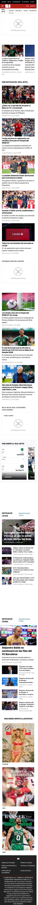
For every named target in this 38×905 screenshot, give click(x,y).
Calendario (18, 10)
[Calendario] (14, 463)
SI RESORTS (34, 2)
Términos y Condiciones (27, 865)
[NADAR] (18, 744)
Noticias (11, 10)
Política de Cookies (26, 863)
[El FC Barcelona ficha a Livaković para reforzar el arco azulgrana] (18, 571)
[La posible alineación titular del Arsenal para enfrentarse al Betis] (18, 172)
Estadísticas (33, 10)
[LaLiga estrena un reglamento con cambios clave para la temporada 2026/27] (18, 136)
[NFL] (18, 788)
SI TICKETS (25, 2)
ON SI (9, 2)
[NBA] (18, 832)
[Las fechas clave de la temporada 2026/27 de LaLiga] (18, 309)
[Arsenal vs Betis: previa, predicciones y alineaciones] (18, 206)
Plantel (25, 10)
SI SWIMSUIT (16, 2)
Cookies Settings (25, 870)
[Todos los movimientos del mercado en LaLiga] (18, 238)
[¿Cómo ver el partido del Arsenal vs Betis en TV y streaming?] (18, 101)
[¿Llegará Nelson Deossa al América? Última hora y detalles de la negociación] (12, 60)
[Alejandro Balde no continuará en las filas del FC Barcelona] (18, 644)
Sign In (32, 6)
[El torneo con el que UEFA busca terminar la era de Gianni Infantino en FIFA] (18, 670)
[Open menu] (3, 6)
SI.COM (4, 2)
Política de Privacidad (8, 863)
